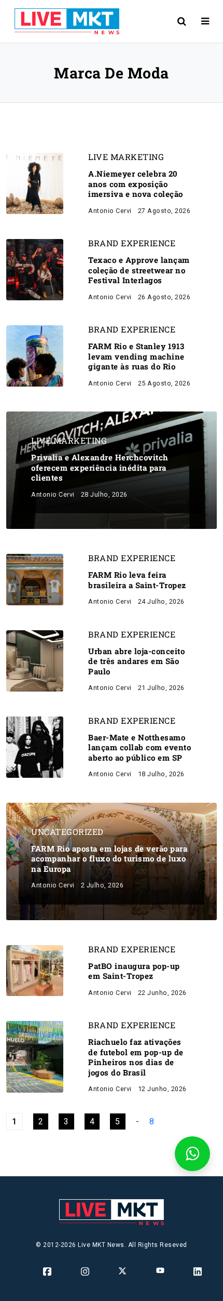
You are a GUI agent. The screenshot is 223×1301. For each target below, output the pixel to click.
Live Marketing (126, 157)
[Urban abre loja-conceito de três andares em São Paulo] (34, 660)
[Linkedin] (198, 1271)
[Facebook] (48, 1271)
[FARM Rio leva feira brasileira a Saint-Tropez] (34, 579)
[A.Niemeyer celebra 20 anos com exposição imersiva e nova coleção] (34, 183)
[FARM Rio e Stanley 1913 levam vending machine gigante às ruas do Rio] (34, 355)
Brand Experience (131, 243)
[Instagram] (86, 1271)
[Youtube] (161, 1269)
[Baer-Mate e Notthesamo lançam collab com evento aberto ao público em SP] (34, 746)
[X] (123, 1270)
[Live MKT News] (62, 21)
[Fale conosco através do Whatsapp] (192, 1153)
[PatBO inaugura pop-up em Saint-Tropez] (34, 970)
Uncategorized (67, 832)
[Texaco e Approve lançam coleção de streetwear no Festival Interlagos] (34, 269)
